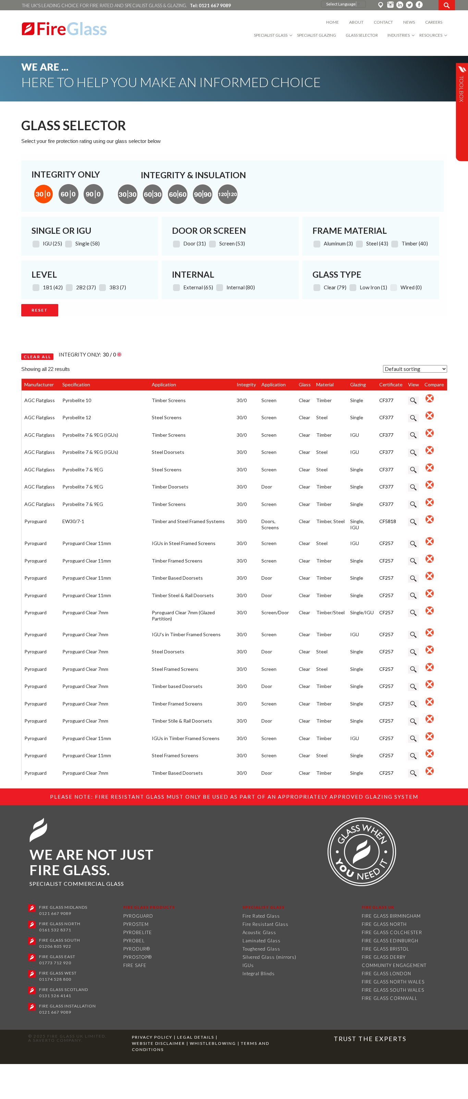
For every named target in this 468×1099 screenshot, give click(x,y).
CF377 (386, 400)
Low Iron (373, 287)
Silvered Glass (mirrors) (269, 957)
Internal (240, 287)
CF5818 (387, 521)
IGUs (248, 965)
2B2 (86, 287)
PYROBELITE (137, 932)
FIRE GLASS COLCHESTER (392, 932)
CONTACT (383, 22)
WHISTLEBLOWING (213, 1043)
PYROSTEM (136, 924)
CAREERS (433, 22)
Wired (411, 287)
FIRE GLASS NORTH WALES (393, 982)
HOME (332, 22)
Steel (377, 243)
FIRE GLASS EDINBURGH (390, 940)
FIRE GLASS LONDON (386, 973)
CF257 (386, 543)
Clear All (37, 356)
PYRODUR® (136, 949)
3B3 (117, 287)
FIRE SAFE (135, 965)
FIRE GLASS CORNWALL (390, 998)
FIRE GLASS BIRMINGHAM (391, 916)
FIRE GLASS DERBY (384, 957)
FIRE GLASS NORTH (384, 924)
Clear (335, 287)
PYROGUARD (138, 916)
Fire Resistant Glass (265, 924)
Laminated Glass (262, 940)
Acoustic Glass (259, 932)
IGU (52, 243)
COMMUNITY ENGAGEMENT (394, 965)
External (198, 287)
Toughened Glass (261, 949)
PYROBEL (134, 940)
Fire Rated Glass (261, 916)
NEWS (409, 22)
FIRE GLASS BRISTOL (385, 949)
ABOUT (356, 22)
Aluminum (338, 243)
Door (194, 243)
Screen (232, 243)
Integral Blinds (259, 973)
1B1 (53, 287)
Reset (40, 310)
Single (87, 243)
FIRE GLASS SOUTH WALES (393, 990)
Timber (415, 243)
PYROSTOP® (137, 957)
